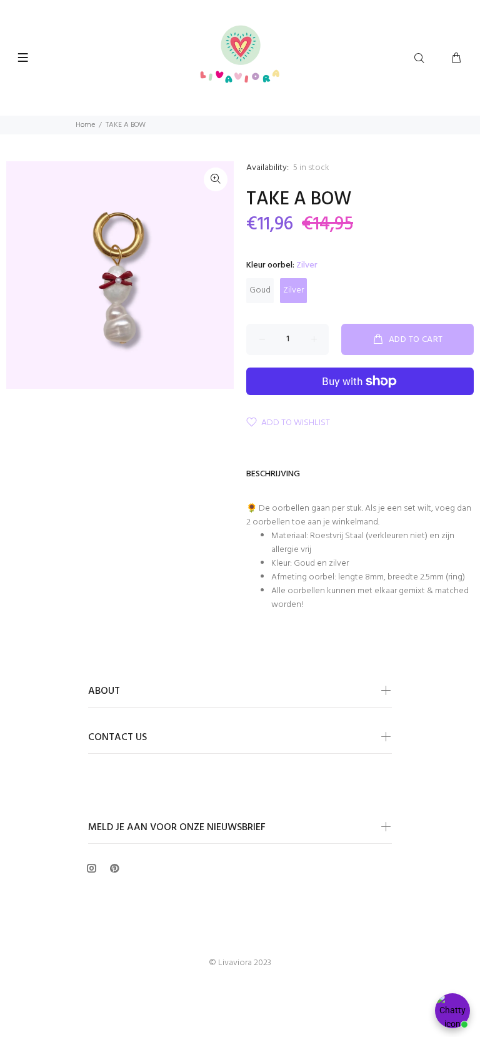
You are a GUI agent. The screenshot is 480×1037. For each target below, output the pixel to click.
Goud (260, 290)
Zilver (293, 290)
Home (85, 125)
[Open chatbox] (452, 1010)
